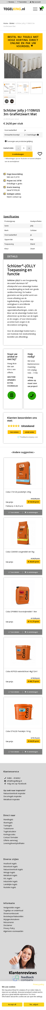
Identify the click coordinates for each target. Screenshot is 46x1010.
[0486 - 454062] (32, 396)
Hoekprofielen (36, 221)
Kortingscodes (9, 834)
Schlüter (33, 230)
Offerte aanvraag (10, 840)
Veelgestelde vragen (11, 907)
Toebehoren (8, 828)
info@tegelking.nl (14, 781)
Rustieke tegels (9, 887)
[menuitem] (10, 2)
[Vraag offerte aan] (12, 395)
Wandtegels (8, 819)
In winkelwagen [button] (32, 512)
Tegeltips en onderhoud (13, 910)
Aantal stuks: (8, 148)
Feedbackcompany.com (29, 437)
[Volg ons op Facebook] (5, 783)
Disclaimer (7, 925)
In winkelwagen (18, 154)
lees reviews (14, 432)
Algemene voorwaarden (13, 931)
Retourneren (8, 922)
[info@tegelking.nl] (5, 781)
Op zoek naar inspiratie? (14, 790)
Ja (31, 235)
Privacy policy (38, 984)
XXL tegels (7, 878)
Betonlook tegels (10, 866)
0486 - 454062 (13, 778)
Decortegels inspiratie (12, 796)
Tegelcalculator (9, 831)
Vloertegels (8, 822)
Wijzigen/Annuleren (11, 919)
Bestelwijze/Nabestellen (13, 916)
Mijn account (36, 2)
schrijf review (29, 432)
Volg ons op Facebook (16, 783)
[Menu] (33, 9)
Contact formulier (10, 837)
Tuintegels (7, 825)
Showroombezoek (11, 913)
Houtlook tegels (10, 863)
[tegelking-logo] (14, 9)
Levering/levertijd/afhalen (13, 843)
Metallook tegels (10, 875)
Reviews (11, 2)
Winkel (11, 23)
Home (5, 23)
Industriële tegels (10, 881)
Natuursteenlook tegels (13, 869)
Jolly (31, 226)
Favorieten (23, 2)
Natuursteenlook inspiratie (14, 793)
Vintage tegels (9, 872)
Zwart (32, 248)
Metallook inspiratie (11, 799)
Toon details (14, 512)
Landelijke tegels (10, 884)
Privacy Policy (9, 928)
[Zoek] (27, 9)
